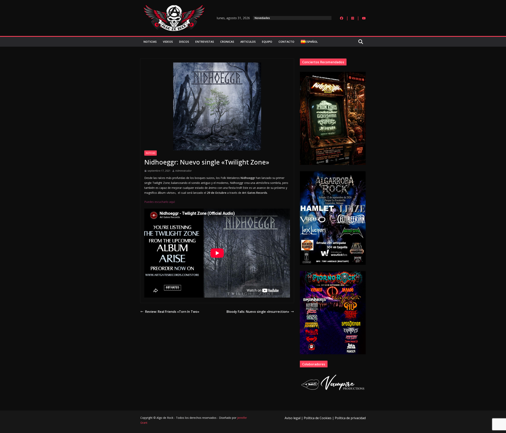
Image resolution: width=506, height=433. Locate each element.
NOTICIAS (150, 41)
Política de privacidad (350, 418)
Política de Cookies (317, 418)
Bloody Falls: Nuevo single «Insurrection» (258, 311)
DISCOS (184, 41)
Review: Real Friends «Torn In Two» (172, 311)
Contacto (286, 41)
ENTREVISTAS (204, 41)
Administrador (183, 170)
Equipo (267, 41)
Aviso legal (292, 418)
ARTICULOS (248, 41)
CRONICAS (227, 41)
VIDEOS (168, 41)
